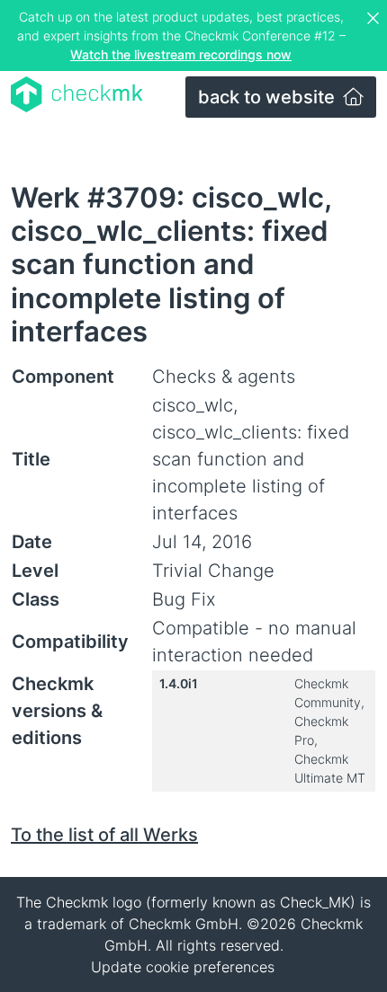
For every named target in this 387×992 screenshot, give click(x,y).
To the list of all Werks (104, 835)
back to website (268, 97)
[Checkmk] (77, 94)
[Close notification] (375, 19)
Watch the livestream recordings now (181, 54)
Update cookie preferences (182, 967)
